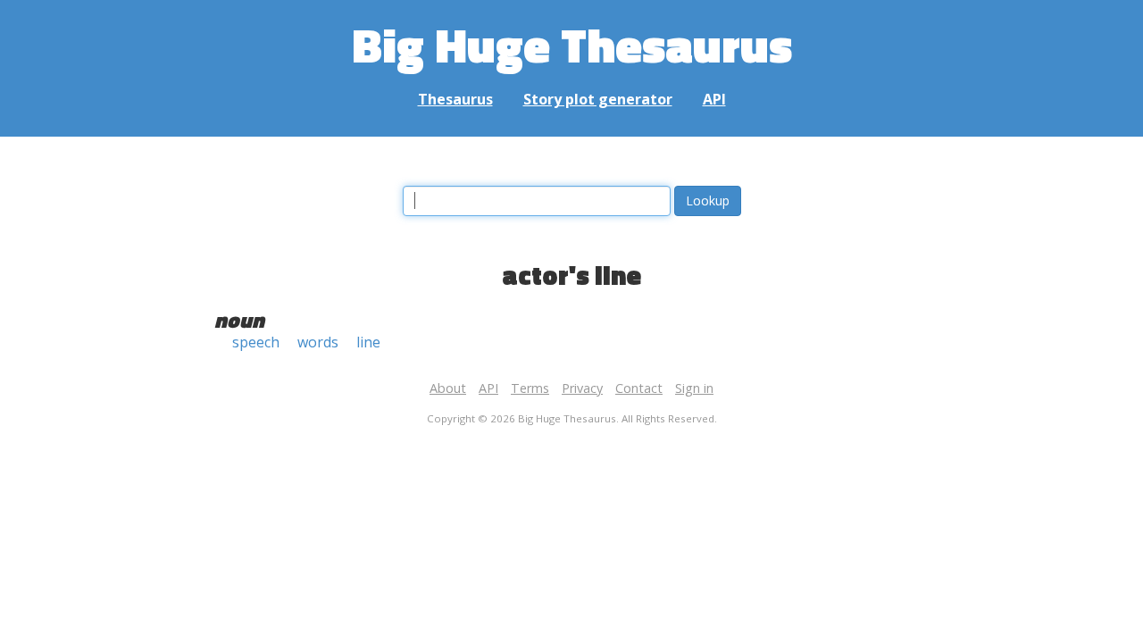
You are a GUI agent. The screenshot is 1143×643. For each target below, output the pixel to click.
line (368, 342)
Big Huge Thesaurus (572, 44)
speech (255, 342)
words (317, 342)
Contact (639, 388)
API (714, 99)
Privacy (582, 388)
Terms (530, 388)
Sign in (694, 388)
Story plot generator (597, 99)
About (448, 388)
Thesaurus (455, 99)
